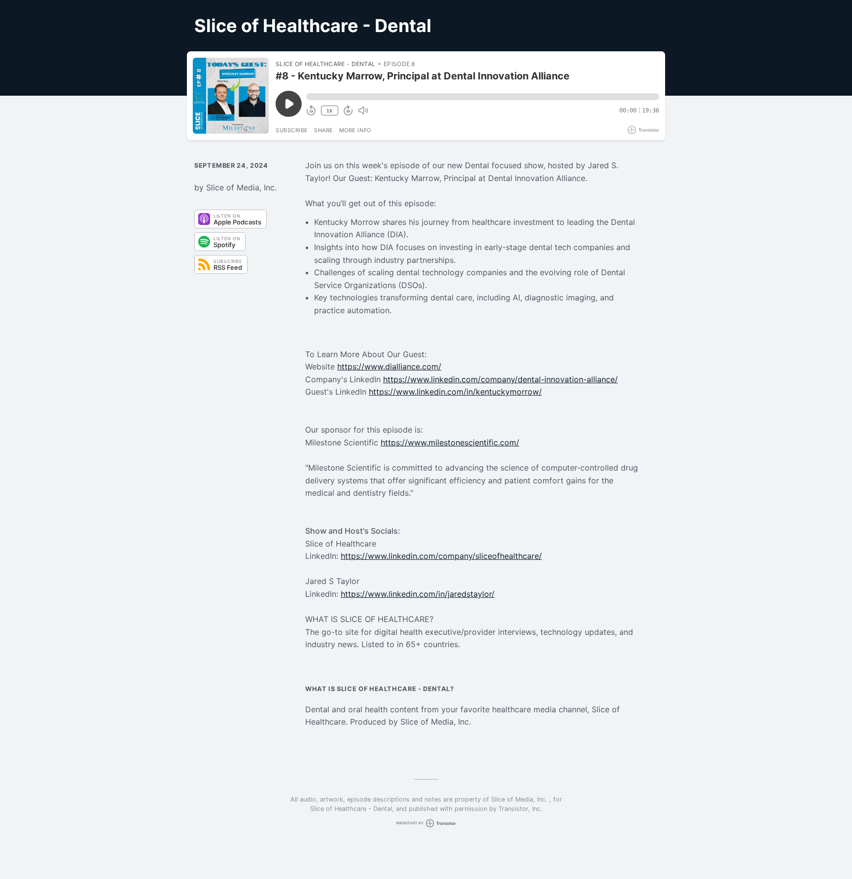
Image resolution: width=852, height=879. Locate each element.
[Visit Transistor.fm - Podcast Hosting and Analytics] (643, 130)
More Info (355, 130)
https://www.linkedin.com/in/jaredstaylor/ (418, 594)
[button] (482, 96)
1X (329, 110)
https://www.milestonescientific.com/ (450, 442)
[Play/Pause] (231, 95)
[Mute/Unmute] (363, 110)
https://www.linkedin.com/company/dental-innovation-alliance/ (500, 379)
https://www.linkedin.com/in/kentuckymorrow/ (455, 392)
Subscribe (292, 130)
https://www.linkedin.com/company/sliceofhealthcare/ (441, 556)
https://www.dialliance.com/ (389, 366)
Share (323, 130)
